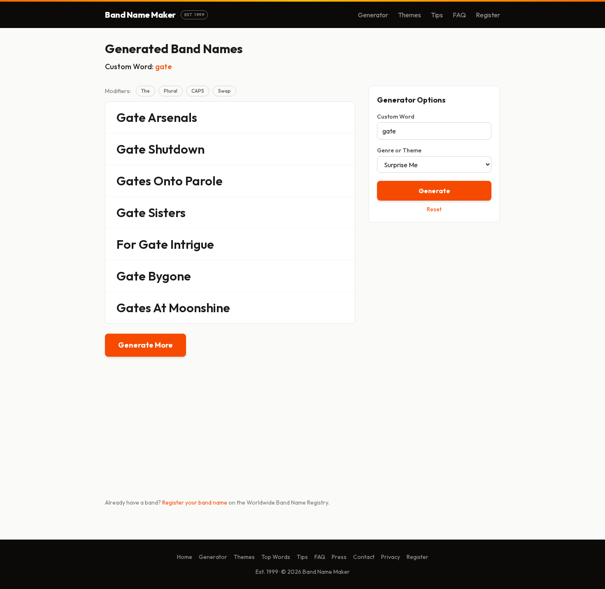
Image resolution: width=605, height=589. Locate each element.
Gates (133, 181)
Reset (434, 209)
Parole (204, 181)
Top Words (275, 557)
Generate (434, 191)
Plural (170, 91)
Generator (373, 15)
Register (488, 15)
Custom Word (395, 116)
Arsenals (172, 117)
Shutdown (176, 149)
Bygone (169, 276)
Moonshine (199, 308)
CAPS (197, 91)
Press (339, 557)
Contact (364, 557)
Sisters (167, 212)
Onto (168, 181)
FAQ (459, 15)
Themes (409, 15)
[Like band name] (326, 117)
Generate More (145, 345)
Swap (224, 91)
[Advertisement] (434, 287)
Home (184, 557)
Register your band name (194, 502)
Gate (131, 117)
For (126, 244)
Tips (437, 15)
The (145, 91)
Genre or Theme (399, 150)
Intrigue (192, 244)
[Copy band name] (343, 117)
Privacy (390, 557)
